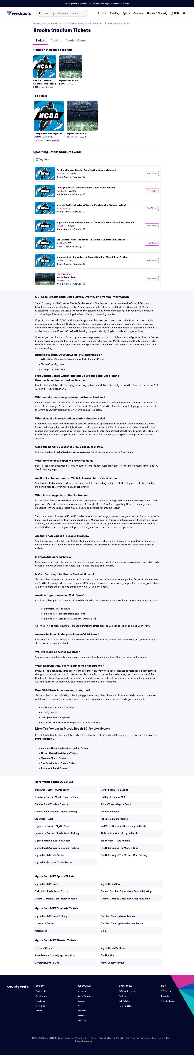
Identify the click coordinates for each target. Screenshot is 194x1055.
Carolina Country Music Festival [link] (118, 916)
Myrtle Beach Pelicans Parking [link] (51, 916)
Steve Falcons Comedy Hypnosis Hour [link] (55, 955)
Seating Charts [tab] (76, 40)
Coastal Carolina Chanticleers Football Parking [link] (126, 891)
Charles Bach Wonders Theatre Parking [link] (56, 811)
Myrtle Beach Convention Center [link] (52, 840)
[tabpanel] (97, 167)
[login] (184, 13)
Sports (126, 13)
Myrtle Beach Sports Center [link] (49, 855)
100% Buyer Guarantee (109, 4)
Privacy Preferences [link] (84, 1041)
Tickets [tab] (41, 40)
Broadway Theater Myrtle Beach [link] (52, 789)
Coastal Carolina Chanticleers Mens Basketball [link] (126, 898)
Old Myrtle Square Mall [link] (113, 797)
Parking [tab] (56, 40)
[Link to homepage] (19, 13)
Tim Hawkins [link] (107, 955)
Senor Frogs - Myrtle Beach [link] (115, 840)
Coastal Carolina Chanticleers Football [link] (56, 898)
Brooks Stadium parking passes (72, 452)
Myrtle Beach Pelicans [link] (46, 884)
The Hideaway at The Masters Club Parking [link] (124, 855)
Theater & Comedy (157, 13)
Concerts (138, 13)
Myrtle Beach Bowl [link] (110, 884)
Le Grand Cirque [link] (43, 948)
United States (57, 23)
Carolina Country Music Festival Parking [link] (122, 923)
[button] (42, 159)
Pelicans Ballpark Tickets (54, 768)
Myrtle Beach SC (94, 23)
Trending (114, 13)
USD (176, 13)
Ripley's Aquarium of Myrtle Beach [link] (119, 833)
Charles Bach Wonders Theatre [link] (51, 804)
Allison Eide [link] (41, 930)
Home (36, 23)
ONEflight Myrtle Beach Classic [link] (51, 891)
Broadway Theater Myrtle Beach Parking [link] (56, 797)
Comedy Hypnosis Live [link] (47, 962)
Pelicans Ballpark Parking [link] (114, 819)
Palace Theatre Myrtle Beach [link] (116, 804)
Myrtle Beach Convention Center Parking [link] (57, 848)
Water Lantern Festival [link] (113, 962)
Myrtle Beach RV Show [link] (113, 948)
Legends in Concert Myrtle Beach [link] (52, 826)
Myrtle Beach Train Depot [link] (114, 789)
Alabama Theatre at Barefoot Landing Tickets (64, 748)
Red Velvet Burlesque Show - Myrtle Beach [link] (123, 826)
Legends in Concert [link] (45, 923)
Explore (102, 13)
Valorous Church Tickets (53, 758)
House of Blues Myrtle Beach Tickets (59, 753)
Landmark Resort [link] (44, 819)
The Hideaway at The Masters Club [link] (119, 848)
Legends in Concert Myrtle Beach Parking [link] (57, 833)
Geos (44, 23)
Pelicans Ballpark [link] (110, 811)
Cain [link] (103, 930)
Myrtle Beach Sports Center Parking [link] (54, 862)
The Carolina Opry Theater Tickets (59, 763)
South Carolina (74, 23)
